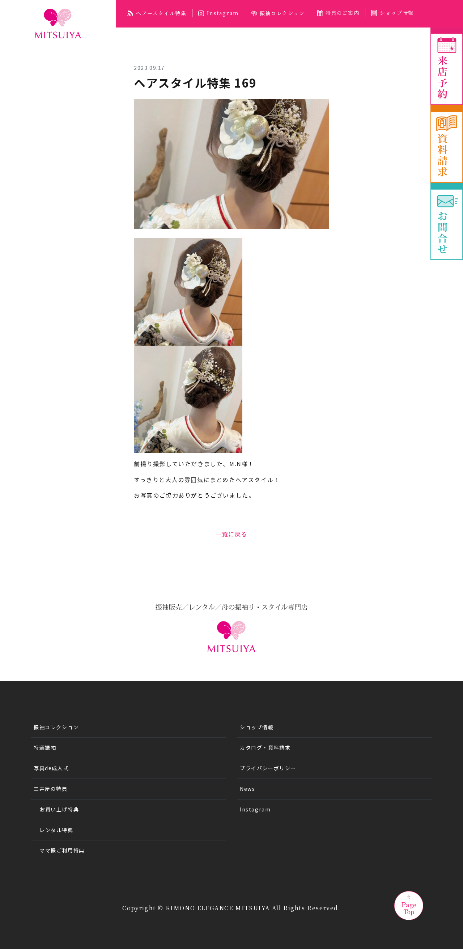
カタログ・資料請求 (265, 747)
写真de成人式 (51, 768)
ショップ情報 (397, 12)
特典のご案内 (343, 12)
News (247, 788)
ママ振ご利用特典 (62, 850)
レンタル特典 (56, 830)
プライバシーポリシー (268, 768)
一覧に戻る (231, 534)
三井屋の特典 (51, 788)
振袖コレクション (282, 13)
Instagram (223, 13)
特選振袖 (45, 747)
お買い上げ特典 (59, 809)
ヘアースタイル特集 (161, 13)
